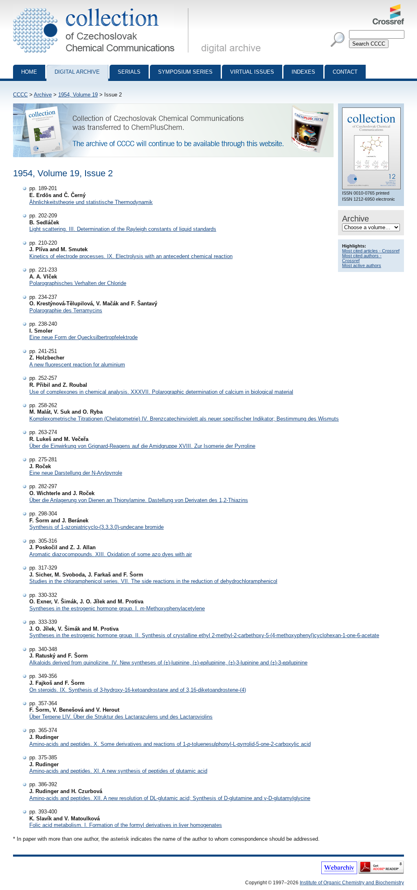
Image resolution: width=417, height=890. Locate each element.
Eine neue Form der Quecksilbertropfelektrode (83, 337)
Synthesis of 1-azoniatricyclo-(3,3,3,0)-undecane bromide (96, 527)
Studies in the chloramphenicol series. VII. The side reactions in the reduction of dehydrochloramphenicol (153, 581)
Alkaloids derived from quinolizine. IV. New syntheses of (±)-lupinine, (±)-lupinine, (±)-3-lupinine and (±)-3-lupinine (168, 663)
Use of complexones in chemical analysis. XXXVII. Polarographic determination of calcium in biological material (161, 392)
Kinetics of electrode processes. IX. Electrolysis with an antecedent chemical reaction (131, 256)
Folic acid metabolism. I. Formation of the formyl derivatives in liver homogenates (125, 825)
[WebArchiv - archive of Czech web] (339, 872)
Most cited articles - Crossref (370, 250)
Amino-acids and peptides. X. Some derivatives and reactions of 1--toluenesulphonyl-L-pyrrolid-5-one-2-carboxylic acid (170, 744)
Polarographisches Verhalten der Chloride (77, 283)
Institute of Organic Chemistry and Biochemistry (352, 882)
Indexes (303, 72)
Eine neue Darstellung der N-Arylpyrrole (75, 473)
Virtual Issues (252, 72)
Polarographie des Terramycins (65, 310)
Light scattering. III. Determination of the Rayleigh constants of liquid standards (122, 229)
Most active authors (361, 265)
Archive (43, 95)
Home (29, 72)
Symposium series (185, 72)
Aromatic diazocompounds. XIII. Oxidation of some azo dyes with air (110, 554)
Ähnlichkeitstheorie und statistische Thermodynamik (91, 202)
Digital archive (77, 72)
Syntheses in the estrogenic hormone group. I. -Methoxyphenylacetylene (117, 608)
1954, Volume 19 (78, 95)
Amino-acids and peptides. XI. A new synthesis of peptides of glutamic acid (118, 771)
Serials (129, 72)
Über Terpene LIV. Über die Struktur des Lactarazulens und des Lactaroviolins (121, 717)
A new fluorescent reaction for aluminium (77, 365)
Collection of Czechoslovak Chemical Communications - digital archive (103, 7)
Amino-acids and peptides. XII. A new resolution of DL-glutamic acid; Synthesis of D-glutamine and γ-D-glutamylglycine (169, 798)
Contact (345, 72)
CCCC (20, 95)
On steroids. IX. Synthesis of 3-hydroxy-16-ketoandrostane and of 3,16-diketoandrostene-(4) (137, 690)
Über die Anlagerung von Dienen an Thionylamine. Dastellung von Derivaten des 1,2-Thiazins (138, 500)
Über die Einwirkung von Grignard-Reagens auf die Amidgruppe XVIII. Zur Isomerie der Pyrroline (142, 446)
